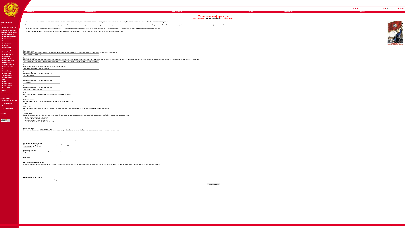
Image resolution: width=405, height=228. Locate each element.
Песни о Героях (6, 73)
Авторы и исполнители (8, 30)
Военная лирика (7, 86)
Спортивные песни (8, 64)
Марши (4, 81)
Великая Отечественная (9, 41)
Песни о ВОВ (6, 88)
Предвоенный (6, 39)
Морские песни (6, 62)
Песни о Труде (6, 56)
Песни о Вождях (7, 71)
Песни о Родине (7, 52)
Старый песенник (7, 108)
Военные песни (6, 83)
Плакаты (3, 90)
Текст (195, 18)
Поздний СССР (6, 47)
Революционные (7, 75)
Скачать (225, 18)
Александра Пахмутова (9, 100)
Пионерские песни (7, 67)
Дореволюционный (8, 34)
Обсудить (201, 18)
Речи (3, 79)
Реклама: (3, 114)
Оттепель (5, 45)
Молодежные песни (8, 69)
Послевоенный (6, 43)
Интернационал (7, 77)
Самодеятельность (7, 93)
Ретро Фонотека (7, 103)
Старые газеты (6, 106)
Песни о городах (7, 58)
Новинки (3, 25)
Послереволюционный (9, 36)
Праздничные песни (8, 60)
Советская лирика (7, 54)
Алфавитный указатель (8, 27)
